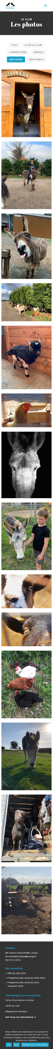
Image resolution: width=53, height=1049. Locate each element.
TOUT (14, 45)
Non (16, 1045)
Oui (8, 1045)
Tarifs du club (12, 1006)
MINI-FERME (16, 59)
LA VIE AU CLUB (33, 45)
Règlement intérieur (16, 1011)
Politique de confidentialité (35, 1045)
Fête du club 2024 (16, 973)
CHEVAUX (38, 52)
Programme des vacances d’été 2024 (26, 978)
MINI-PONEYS (36, 59)
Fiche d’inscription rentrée (19, 1000)
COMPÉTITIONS (18, 52)
